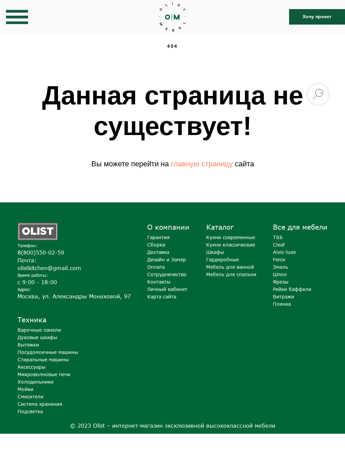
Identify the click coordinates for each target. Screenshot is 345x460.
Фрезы (280, 282)
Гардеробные (222, 259)
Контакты (158, 282)
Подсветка (30, 411)
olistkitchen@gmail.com (49, 268)
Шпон (280, 274)
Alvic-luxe (284, 252)
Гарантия (158, 237)
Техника (32, 319)
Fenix (279, 259)
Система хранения (40, 404)
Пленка (282, 304)
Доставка (158, 252)
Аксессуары (31, 367)
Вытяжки (28, 345)
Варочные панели (39, 330)
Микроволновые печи (44, 374)
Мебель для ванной (230, 267)
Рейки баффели (292, 289)
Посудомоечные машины (48, 352)
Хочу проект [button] (317, 16)
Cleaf (279, 245)
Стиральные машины (43, 359)
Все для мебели (300, 227)
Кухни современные (230, 237)
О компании (168, 227)
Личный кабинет (167, 289)
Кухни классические (230, 245)
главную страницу (202, 164)
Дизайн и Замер (166, 259)
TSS (278, 237)
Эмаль (280, 267)
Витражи (283, 296)
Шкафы (215, 252)
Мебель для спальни (231, 274)
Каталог (219, 227)
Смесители (30, 396)
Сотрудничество (167, 274)
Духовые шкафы (37, 337)
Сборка (156, 245)
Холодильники (36, 382)
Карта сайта (161, 296)
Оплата (156, 267)
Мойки (25, 389)
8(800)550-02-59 (41, 253)
